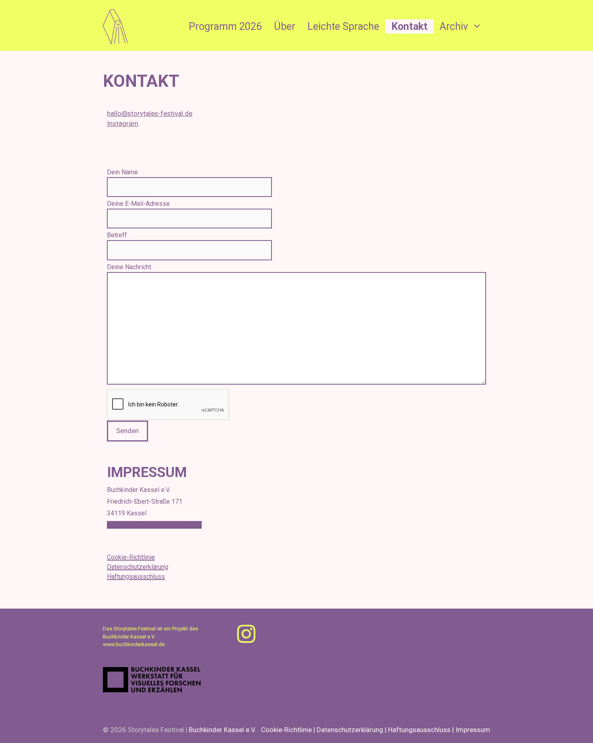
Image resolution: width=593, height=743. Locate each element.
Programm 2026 (225, 26)
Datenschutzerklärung (137, 567)
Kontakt (409, 26)
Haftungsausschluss (136, 576)
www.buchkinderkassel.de (134, 644)
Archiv (454, 26)
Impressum (472, 730)
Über (284, 26)
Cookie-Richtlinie (131, 557)
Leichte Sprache (343, 26)
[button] (478, 26)
